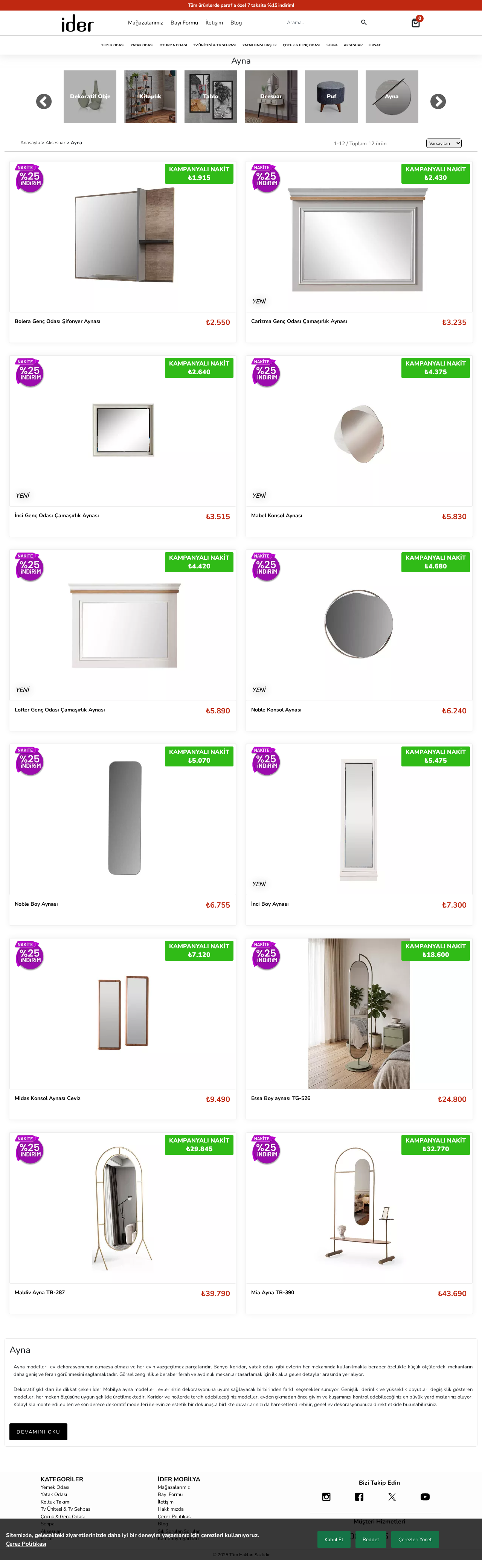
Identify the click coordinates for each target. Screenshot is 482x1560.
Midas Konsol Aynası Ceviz (48, 1098)
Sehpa (332, 45)
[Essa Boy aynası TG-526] (359, 1013)
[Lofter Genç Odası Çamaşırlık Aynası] (122, 625)
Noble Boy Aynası (36, 904)
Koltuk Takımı (55, 1502)
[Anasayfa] (78, 23)
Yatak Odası (142, 45)
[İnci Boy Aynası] (359, 819)
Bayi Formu (184, 22)
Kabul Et (334, 1539)
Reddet (371, 1539)
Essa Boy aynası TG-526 (280, 1098)
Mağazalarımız (145, 22)
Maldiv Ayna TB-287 (40, 1292)
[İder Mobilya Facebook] (359, 1500)
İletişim (214, 22)
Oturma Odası (173, 45)
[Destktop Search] (363, 23)
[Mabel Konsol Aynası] (359, 431)
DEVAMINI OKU (38, 1432)
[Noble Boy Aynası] (122, 819)
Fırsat (375, 45)
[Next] (222, 819)
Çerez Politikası (175, 1516)
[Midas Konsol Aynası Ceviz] (122, 1013)
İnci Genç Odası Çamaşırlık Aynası (57, 515)
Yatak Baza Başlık (260, 45)
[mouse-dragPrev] (44, 103)
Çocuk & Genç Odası (301, 45)
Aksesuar (353, 45)
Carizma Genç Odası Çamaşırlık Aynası (299, 321)
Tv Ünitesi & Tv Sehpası (214, 45)
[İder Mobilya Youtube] (425, 1500)
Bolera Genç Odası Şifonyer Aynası (58, 321)
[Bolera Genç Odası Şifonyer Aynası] (122, 236)
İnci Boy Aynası (270, 904)
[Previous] (23, 819)
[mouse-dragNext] (438, 103)
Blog (236, 22)
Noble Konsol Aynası (276, 709)
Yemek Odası (113, 45)
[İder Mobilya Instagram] (326, 1500)
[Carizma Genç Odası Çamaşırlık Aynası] (359, 236)
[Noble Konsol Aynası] (359, 625)
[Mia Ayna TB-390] (359, 1208)
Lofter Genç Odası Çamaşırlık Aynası (60, 709)
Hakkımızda (171, 1509)
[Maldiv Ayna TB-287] (122, 1208)
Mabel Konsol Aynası (276, 515)
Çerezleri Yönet (415, 1539)
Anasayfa (30, 142)
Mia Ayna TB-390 (272, 1292)
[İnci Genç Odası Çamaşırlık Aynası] (122, 431)
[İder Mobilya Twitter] (392, 1500)
